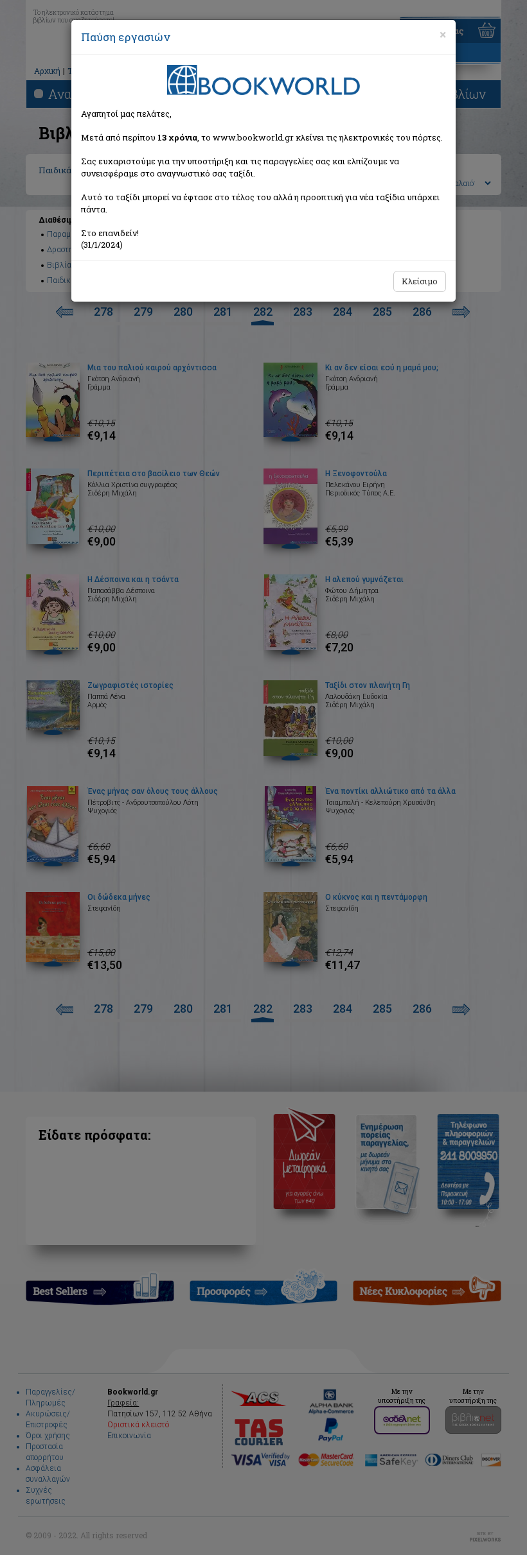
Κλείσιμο (420, 281)
